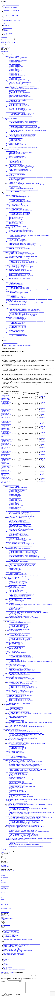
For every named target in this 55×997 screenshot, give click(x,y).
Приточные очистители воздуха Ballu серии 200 (21, 167)
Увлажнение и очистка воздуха (11, 577)
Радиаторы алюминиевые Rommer (17, 318)
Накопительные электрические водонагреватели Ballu (22, 122)
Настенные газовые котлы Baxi (16, 323)
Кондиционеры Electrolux (15, 70)
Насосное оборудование (9, 704)
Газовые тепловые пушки (12, 232)
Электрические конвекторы (13, 195)
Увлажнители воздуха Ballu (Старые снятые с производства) (24, 844)
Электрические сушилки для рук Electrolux (19, 206)
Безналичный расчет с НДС (7, 870)
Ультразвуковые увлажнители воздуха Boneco (20, 152)
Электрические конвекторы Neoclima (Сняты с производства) (24, 823)
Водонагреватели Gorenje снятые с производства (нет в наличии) (25, 766)
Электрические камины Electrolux (17, 226)
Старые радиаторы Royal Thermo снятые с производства (23, 314)
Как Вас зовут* (4, 979)
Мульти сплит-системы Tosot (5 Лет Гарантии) (20, 84)
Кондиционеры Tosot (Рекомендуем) (18, 57)
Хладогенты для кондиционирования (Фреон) (20, 96)
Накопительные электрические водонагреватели (18, 119)
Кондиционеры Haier (14, 71)
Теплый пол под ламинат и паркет (14, 277)
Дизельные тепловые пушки (13, 238)
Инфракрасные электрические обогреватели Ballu (21, 244)
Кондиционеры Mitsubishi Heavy (17, 79)
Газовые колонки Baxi (14, 142)
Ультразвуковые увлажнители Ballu (17, 153)
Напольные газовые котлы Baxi (17, 334)
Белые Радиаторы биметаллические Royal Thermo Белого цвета (24, 309)
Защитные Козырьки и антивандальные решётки (21, 99)
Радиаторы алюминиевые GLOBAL (18, 803)
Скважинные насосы (11, 295)
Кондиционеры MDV (14, 73)
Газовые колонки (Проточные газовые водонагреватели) (20, 136)
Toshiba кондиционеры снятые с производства (20, 783)
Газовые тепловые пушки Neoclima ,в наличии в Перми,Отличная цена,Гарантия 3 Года (30, 235)
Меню (2, 51)
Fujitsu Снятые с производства (16, 778)
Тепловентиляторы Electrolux (16, 223)
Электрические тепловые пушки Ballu (18, 209)
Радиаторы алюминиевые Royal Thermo (19, 319)
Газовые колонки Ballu (14, 139)
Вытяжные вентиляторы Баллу (16, 173)
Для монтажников (7, 33)
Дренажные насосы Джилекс (16, 284)
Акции (5, 34)
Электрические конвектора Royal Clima (18, 200)
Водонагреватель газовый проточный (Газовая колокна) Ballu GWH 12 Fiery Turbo (6, 433)
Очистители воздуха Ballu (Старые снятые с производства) (23, 835)
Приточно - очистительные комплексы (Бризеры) (18, 165)
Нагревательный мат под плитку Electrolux (19, 264)
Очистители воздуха (11, 158)
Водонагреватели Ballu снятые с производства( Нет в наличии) (24, 762)
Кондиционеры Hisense (15, 68)
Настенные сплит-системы (12, 56)
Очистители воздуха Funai (15, 164)
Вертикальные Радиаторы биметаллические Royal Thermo (23, 315)
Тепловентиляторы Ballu (15, 222)
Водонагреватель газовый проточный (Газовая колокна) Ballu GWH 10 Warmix (6, 439)
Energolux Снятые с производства (17, 791)
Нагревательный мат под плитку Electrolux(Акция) (21, 261)
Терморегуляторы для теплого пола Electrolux (20, 274)
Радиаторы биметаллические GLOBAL (18, 801)
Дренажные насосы (11, 282)
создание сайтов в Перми (7, 972)
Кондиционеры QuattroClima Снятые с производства (22, 786)
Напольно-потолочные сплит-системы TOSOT (20, 116)
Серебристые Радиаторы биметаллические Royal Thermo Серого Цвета (26, 312)
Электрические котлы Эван (16, 331)
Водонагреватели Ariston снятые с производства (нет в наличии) (25, 765)
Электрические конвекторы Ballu (17, 199)
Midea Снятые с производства (16, 781)
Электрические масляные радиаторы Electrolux (20, 230)
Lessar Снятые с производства (16, 773)
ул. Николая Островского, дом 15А (9, 42)
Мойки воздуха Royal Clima (16, 179)
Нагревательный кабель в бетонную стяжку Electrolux (22, 254)
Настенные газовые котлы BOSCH (17, 326)
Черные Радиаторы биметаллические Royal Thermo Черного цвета (25, 310)
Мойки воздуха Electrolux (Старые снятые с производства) (23, 830)
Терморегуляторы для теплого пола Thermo (19, 273)
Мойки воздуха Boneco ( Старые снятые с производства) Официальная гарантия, (29, 831)
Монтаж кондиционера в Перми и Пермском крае (15, 945)
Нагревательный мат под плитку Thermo (19, 260)
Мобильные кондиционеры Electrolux (18, 104)
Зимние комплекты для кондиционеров (18, 95)
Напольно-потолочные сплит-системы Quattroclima (21, 113)
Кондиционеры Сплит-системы (11, 485)
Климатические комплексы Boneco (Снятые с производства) (24, 834)
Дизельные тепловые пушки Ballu (17, 239)
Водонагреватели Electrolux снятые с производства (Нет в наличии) (25, 761)
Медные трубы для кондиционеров (17, 90)
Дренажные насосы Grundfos (16, 283)
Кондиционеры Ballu (14, 69)
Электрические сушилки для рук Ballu (18, 205)
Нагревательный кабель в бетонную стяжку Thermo (21, 253)
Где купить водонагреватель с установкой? (13, 954)
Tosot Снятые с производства (16, 775)
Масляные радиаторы (11, 227)
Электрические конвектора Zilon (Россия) (19, 203)
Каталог (6, 51)
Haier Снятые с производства (16, 790)
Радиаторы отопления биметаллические (16, 308)
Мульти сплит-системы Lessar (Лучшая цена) (20, 82)
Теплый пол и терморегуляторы (11, 675)
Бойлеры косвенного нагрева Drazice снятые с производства (24, 768)
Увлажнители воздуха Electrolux (17, 156)
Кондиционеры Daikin (14, 74)
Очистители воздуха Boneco (16, 162)
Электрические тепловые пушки (14, 208)
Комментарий (4, 993)
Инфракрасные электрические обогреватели (17, 241)
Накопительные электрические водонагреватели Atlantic (23, 125)
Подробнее (42, 398)
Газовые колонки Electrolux (15, 138)
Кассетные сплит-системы (12, 106)
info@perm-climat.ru (5, 47)
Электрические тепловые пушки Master (19, 214)
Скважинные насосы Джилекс (16, 296)
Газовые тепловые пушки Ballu (16, 234)
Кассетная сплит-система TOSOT (17, 110)
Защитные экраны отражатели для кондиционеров (21, 97)
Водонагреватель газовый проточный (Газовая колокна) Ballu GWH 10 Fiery (6, 409)
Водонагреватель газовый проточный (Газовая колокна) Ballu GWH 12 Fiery (6, 427)
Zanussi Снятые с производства (16, 782)
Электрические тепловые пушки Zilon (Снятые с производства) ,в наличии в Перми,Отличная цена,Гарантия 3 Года (28, 809)
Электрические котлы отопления (14, 328)
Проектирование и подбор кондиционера (13, 953)
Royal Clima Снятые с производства (18, 774)
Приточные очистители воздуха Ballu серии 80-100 (21, 166)
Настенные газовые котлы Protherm (17, 322)
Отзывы (5, 32)
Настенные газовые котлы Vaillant (17, 327)
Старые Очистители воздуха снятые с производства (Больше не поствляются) (25, 826)
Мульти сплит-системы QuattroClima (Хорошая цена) (22, 86)
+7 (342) (5, 41)
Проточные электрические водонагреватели (17, 132)
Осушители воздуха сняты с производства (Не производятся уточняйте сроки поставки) (30, 840)
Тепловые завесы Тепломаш (16, 217)
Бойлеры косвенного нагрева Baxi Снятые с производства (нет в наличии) (27, 769)
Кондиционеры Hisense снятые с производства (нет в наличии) (24, 779)
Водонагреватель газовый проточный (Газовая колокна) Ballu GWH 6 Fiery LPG (6, 403)
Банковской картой (5, 866)
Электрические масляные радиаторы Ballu (19, 228)
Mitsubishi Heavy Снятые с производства (19, 794)
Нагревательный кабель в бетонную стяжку (17, 252)
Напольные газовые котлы (12, 332)
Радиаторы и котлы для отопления (11, 729)
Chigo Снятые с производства (16, 798)
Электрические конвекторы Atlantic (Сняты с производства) (24, 822)
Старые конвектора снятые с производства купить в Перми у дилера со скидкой (26, 816)
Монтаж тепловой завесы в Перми (11, 949)
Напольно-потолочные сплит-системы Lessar (20, 114)
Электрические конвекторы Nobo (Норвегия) (20, 201)
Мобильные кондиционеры (13, 101)
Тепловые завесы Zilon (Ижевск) (17, 219)
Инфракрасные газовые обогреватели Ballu (19, 248)
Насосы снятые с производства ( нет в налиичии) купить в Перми (22, 825)
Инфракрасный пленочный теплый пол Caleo (20, 270)
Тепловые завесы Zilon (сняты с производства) (20, 814)
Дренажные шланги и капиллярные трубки (19, 92)
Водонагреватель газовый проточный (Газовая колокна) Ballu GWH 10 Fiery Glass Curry (6, 459)
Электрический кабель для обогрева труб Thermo (21, 266)
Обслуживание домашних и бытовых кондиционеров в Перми (18, 950)
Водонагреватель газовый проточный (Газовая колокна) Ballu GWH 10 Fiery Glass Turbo (6, 466)
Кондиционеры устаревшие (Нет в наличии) (17, 772)
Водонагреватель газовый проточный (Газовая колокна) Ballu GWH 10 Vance (6, 422)
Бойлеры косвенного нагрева (13, 143)
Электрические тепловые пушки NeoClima (19, 213)
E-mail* (2, 981)
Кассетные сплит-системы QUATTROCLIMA (20, 109)
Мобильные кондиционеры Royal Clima (19, 105)
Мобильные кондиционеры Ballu (17, 103)
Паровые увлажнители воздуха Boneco (18, 154)
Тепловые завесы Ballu (14, 218)
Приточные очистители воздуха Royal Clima (20, 170)
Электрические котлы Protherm (16, 330)
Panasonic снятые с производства (17, 785)
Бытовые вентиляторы (11, 171)
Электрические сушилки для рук (14, 204)
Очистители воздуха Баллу (15, 161)
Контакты (5, 30)
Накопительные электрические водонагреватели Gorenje (23, 126)
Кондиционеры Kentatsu (15, 65)
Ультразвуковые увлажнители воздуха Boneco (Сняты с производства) (26, 846)
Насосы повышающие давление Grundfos (19, 287)
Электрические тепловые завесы (14, 216)
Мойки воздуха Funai (14, 182)
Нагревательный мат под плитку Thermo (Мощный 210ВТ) (23, 262)
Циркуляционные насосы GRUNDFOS (18, 292)
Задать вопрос (4, 37)
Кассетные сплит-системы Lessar (17, 108)
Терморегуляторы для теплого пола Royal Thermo (21, 275)
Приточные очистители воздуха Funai (18, 169)
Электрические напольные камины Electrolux (20, 811)
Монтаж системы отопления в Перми (12, 946)
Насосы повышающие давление (14, 286)
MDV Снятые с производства (16, 792)
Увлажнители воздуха (11, 151)
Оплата (5, 29)
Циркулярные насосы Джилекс (16, 293)
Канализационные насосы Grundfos (18, 301)
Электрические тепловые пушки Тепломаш (19, 212)
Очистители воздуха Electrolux (16, 160)
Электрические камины (12, 225)
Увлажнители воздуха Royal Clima (17, 157)
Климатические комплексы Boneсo (17, 191)
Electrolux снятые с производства (17, 787)
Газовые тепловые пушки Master (17, 236)
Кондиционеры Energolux (15, 61)
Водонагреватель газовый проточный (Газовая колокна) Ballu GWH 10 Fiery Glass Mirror (6, 446)
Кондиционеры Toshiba (15, 77)
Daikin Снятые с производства (16, 788)
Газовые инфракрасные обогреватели (15, 247)
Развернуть (3, 389)
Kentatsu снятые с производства (17, 777)
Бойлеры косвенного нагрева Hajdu (17, 144)
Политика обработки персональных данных (14, 969)
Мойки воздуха (10, 175)
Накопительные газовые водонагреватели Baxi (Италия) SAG (24, 147)
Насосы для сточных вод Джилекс (17, 304)
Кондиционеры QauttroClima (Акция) (18, 60)
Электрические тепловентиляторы (14, 221)
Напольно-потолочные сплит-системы (15, 112)
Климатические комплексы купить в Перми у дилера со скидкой (22, 190)
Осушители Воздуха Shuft (15, 187)
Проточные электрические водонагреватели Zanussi (22, 135)
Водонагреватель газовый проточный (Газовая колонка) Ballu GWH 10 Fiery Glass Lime (6, 480)
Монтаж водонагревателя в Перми (11, 948)
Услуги (5, 26)
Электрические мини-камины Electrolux (19, 807)
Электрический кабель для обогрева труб (16, 265)
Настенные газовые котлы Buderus (17, 325)
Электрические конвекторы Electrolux (18, 197)
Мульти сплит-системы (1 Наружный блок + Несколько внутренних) (23, 80)
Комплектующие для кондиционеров (15, 87)
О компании (6, 25)
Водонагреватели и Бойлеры (10, 547)
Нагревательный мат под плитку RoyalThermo (20, 258)
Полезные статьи (7, 28)
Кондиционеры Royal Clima (16, 66)
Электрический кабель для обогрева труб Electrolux (21, 267)
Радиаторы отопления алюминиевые (15, 317)
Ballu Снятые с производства (16, 795)
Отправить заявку (5, 995)
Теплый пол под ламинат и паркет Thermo (19, 278)
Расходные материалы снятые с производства (20, 93)
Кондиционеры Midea (14, 64)
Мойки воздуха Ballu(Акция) (16, 180)
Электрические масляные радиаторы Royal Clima (21, 231)
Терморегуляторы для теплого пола (15, 271)
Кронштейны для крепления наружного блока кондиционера (24, 88)
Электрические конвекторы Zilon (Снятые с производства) (23, 821)
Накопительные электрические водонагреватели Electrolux (23, 121)
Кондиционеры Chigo (14, 62)
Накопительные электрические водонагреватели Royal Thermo (24, 127)
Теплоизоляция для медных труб (17, 91)
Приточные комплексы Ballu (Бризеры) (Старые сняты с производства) (26, 836)
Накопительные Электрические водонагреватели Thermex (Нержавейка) (27, 129)
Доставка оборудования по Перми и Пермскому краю (16, 951)
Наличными (4, 865)
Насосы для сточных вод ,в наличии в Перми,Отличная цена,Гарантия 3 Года (25, 302)
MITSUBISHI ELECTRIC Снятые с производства (21, 796)
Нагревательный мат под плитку (14, 257)
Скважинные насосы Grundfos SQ (17, 297)
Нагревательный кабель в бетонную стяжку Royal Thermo (23, 256)
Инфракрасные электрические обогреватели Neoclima (22, 243)
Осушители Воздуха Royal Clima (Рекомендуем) (21, 188)
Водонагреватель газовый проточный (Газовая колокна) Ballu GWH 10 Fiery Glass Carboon (6, 452)
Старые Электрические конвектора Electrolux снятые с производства (26, 820)
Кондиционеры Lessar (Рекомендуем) (18, 58)
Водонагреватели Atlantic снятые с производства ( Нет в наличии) (25, 764)
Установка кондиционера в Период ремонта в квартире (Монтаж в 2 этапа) (21, 944)
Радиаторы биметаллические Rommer (18, 313)
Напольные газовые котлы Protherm (18, 335)
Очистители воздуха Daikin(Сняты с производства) (21, 833)
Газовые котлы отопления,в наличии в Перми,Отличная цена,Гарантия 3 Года (25, 321)
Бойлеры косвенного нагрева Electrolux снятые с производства (24, 770)
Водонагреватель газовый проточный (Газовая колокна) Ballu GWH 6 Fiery (6, 397)
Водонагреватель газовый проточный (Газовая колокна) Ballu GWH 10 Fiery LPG (6, 416)
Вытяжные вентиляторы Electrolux (17, 174)
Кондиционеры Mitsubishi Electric (17, 75)
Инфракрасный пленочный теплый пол (16, 269)
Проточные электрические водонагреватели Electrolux (22, 134)
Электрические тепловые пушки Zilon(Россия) (20, 210)
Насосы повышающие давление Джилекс (19, 288)
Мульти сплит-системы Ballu (16, 83)
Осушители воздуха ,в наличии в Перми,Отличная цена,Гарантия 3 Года (24, 183)
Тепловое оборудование (9, 620)
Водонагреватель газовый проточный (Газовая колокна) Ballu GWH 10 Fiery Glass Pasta (6, 473)
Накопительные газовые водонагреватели (16, 145)
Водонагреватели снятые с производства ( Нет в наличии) (20, 760)
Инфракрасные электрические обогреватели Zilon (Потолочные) (25, 245)
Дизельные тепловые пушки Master (17, 240)
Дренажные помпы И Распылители (17, 100)
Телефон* (20, 981)
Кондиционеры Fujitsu (14, 78)
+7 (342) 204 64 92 (5, 849)
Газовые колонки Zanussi (15, 140)
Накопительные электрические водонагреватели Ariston (23, 123)
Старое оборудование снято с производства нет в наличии (17, 759)
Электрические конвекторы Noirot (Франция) (20, 196)
